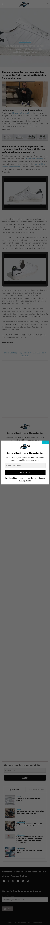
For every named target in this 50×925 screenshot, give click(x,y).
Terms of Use (36, 478)
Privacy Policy (25, 480)
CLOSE (45, 442)
